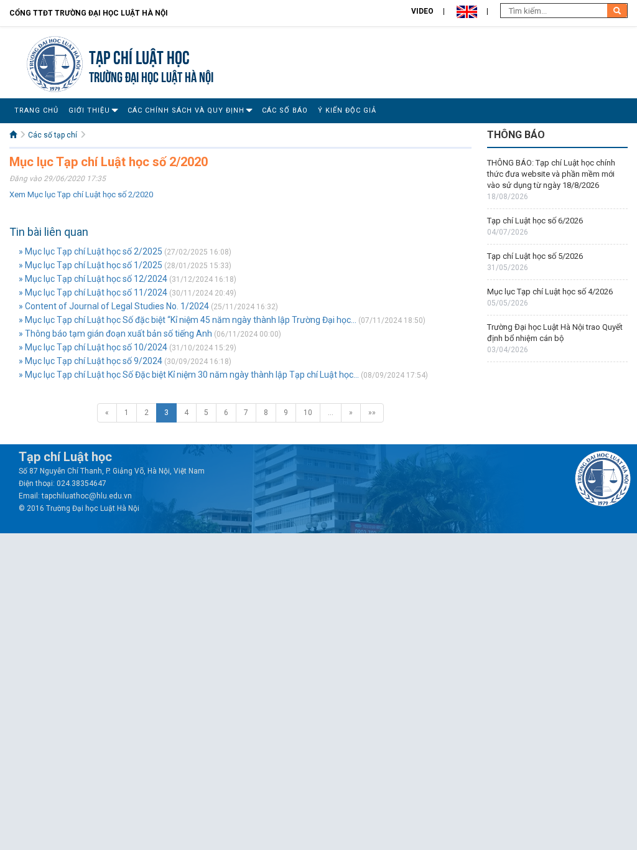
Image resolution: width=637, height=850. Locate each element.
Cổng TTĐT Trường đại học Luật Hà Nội (88, 13)
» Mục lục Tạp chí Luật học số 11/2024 (93, 292)
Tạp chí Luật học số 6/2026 (535, 220)
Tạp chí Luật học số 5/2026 (535, 256)
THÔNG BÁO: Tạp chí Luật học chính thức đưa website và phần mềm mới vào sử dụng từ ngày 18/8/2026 (551, 174)
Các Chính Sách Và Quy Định (186, 110)
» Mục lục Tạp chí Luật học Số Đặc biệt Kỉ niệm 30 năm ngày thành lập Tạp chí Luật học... (189, 375)
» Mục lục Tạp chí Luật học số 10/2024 (93, 347)
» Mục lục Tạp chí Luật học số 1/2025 (90, 265)
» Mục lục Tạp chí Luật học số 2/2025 (90, 251)
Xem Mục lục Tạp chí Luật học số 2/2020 (81, 194)
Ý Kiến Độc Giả (347, 110)
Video (422, 11)
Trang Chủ (36, 110)
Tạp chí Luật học (139, 55)
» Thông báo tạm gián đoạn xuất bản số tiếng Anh (115, 334)
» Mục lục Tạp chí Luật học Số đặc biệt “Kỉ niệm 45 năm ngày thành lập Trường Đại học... (187, 320)
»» (372, 412)
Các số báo (285, 110)
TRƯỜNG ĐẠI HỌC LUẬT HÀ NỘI (151, 76)
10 (308, 412)
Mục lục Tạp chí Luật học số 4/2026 (550, 291)
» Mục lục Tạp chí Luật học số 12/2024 (93, 279)
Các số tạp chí (52, 135)
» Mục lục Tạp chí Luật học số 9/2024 (90, 361)
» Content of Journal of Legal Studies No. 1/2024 (114, 306)
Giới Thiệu (89, 110)
